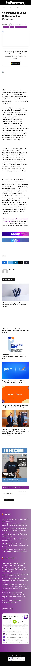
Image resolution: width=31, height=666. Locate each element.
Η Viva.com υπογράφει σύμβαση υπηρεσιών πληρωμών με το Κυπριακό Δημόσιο (14, 304)
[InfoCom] (16, 2)
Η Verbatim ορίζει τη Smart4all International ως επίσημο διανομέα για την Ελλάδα (15, 330)
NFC (4, 256)
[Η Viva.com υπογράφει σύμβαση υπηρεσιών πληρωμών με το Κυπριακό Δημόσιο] (15, 292)
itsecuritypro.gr (10, 558)
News (12, 27)
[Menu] (3, 3)
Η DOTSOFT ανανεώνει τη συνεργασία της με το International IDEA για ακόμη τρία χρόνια (15, 356)
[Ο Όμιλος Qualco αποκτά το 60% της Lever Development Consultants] (15, 370)
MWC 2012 (6, 27)
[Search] (28, 3)
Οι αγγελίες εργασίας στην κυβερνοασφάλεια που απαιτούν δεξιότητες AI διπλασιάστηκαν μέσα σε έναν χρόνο (14, 569)
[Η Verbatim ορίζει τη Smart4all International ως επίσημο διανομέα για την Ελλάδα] (15, 318)
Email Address (8, 493)
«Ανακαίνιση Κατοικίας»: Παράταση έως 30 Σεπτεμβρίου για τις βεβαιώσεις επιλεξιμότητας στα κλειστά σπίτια (15, 534)
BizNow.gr (7, 514)
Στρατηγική (23, 27)
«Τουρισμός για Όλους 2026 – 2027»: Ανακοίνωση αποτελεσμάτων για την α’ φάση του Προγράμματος (15, 545)
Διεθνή (17, 27)
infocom (16, 24)
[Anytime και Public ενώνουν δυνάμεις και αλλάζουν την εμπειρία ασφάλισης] (15, 394)
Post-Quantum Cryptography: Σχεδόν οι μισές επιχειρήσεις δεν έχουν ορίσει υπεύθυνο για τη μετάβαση (15, 580)
